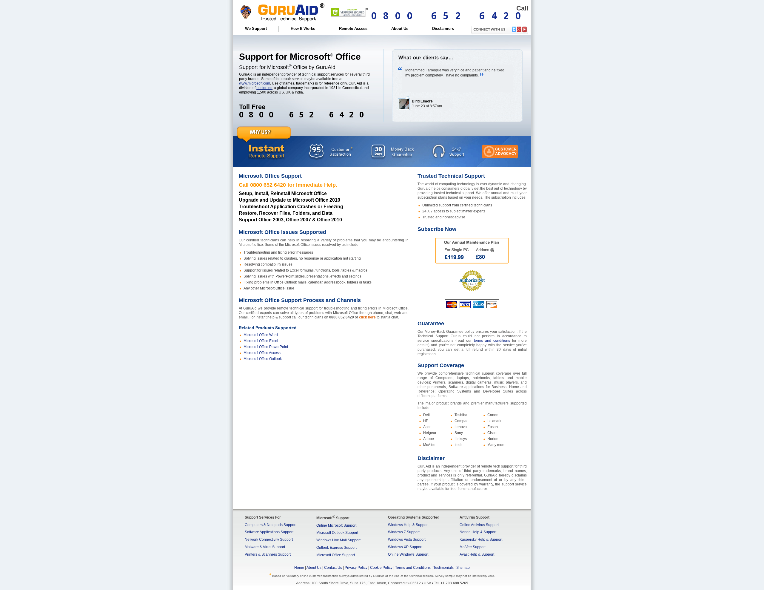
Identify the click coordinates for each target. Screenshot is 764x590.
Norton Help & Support (478, 532)
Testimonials (443, 568)
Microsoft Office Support (335, 555)
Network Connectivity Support (269, 539)
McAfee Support (473, 547)
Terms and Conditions (413, 568)
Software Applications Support (269, 532)
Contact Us (333, 568)
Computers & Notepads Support (270, 525)
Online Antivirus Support (479, 525)
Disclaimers (443, 28)
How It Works (303, 28)
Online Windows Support (408, 554)
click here (367, 317)
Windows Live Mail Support (338, 540)
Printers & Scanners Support (268, 554)
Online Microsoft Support (336, 525)
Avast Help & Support (477, 554)
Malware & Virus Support (265, 547)
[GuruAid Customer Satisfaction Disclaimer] (330, 151)
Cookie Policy (381, 568)
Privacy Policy (356, 568)
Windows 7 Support (404, 532)
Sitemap (463, 568)
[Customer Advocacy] (500, 152)
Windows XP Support (405, 547)
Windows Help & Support (408, 525)
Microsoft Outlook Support (337, 533)
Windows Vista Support (407, 539)
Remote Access (353, 28)
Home (299, 568)
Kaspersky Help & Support (481, 539)
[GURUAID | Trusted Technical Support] (281, 23)
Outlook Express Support (336, 547)
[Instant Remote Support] (266, 151)
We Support (256, 28)
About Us (399, 28)
